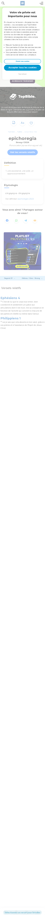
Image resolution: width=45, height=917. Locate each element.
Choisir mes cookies (22, 61)
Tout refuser (22, 74)
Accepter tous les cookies (22, 67)
